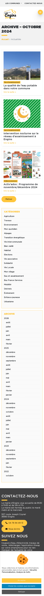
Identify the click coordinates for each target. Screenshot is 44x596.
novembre (10, 356)
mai (7, 378)
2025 (6, 348)
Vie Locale (9, 267)
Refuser (21, 592)
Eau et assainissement (12, 82)
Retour (9, 199)
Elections (8, 255)
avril (8, 335)
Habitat (7, 250)
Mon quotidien (10, 229)
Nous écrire (14, 529)
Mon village (9, 272)
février (9, 344)
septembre (11, 361)
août (8, 322)
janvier (9, 395)
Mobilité (7, 284)
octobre (9, 412)
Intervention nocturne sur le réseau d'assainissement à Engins (21, 136)
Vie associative (10, 259)
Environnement (11, 225)
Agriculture (9, 216)
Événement (9, 293)
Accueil (5, 39)
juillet (8, 327)
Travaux (7, 220)
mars (8, 340)
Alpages (7, 233)
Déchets (8, 289)
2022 (6, 471)
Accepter (22, 580)
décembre (10, 352)
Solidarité (8, 263)
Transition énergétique (14, 238)
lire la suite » (10, 92)
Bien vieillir (9, 246)
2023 (6, 446)
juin (7, 331)
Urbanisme (9, 302)
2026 (6, 318)
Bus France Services (13, 280)
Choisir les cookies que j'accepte (21, 586)
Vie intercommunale (13, 242)
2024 (6, 399)
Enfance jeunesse (10, 181)
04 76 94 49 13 (15, 523)
